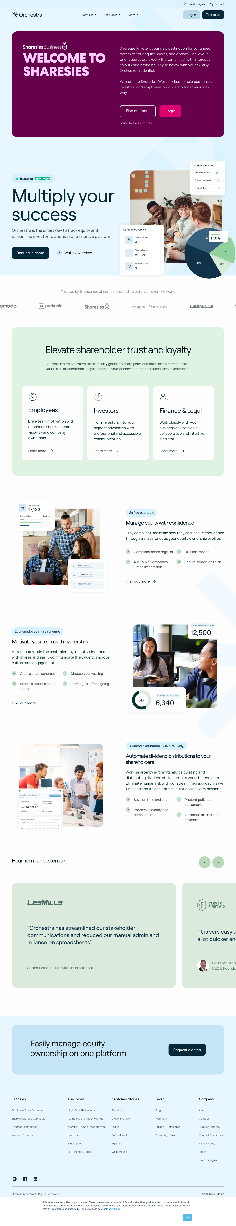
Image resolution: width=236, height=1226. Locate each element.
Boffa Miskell (119, 1135)
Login (170, 111)
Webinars (161, 1118)
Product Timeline (209, 1127)
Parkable (117, 1110)
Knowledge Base (165, 1135)
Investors (74, 1135)
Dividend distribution (24, 1127)
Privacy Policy (113, 1208)
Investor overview (23, 1135)
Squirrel (116, 1143)
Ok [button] (187, 1217)
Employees (75, 1143)
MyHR (115, 1127)
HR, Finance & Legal (80, 1151)
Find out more (138, 111)
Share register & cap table (28, 1118)
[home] (39, 15)
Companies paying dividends (85, 1118)
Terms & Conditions (211, 1135)
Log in (191, 15)
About (202, 1110)
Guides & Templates (167, 1127)
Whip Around (119, 1151)
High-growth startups (81, 1110)
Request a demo (30, 252)
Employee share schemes (28, 1110)
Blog (158, 1110)
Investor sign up (197, 4)
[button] (90, 14)
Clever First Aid (121, 1118)
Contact (219, 4)
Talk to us (213, 15)
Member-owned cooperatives (87, 1127)
